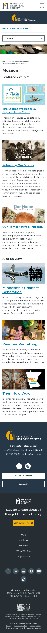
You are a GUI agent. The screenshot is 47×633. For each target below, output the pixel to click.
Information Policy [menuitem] (20, 626)
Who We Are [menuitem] (23, 551)
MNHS (4, 61)
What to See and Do (10, 63)
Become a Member (23, 476)
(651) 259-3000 (16, 596)
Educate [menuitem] (23, 545)
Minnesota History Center (15, 28)
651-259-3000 (12, 454)
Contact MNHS (30, 596)
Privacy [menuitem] (8, 626)
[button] (42, 5)
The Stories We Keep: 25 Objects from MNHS (19, 110)
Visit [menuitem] (23, 535)
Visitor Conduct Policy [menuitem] (15, 628)
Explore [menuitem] (23, 540)
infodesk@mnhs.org (31, 454)
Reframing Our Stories (18, 165)
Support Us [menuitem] (23, 556)
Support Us (24, 484)
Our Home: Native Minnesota (22, 226)
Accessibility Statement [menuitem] (34, 628)
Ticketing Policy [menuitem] (35, 626)
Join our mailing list (23, 523)
